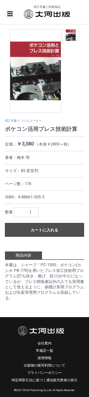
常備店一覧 (44, 351)
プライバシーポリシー (44, 373)
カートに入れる (44, 230)
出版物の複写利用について (44, 365)
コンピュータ (30, 120)
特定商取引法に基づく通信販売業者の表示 (44, 380)
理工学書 (11, 120)
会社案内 (44, 343)
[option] (35, 71)
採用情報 (44, 358)
